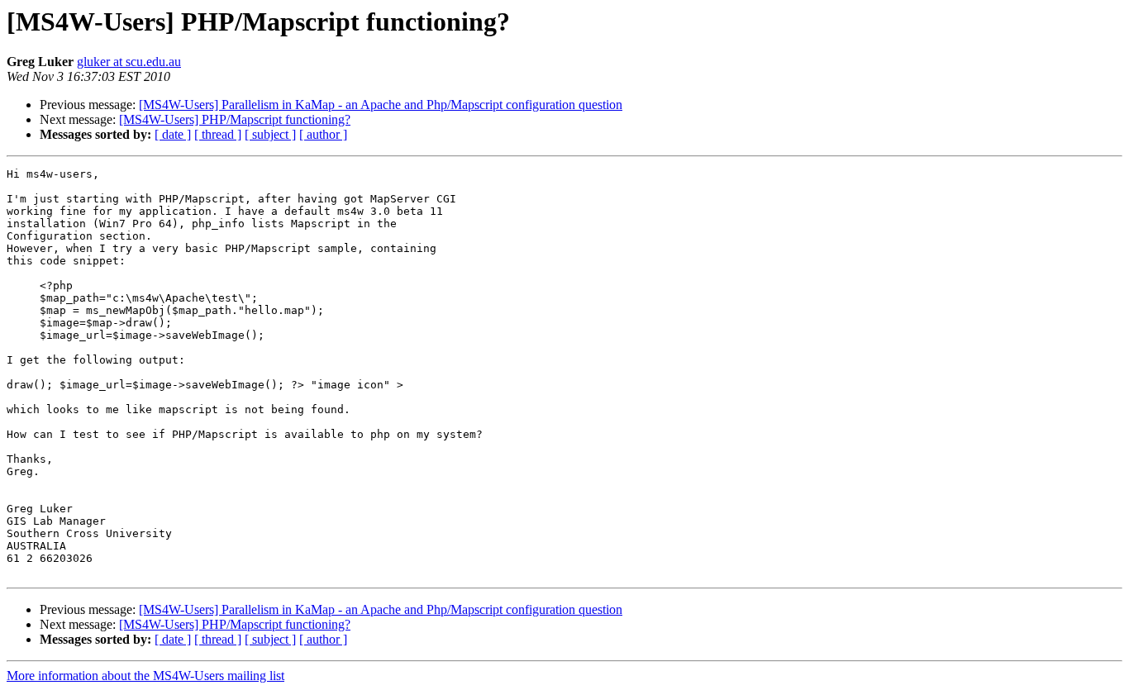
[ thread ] (217, 134)
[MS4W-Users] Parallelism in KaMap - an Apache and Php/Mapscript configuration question (380, 105)
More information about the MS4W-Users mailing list (145, 676)
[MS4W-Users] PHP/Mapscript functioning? (234, 119)
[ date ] (173, 134)
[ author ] (323, 134)
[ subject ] (270, 134)
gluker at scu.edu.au (129, 62)
